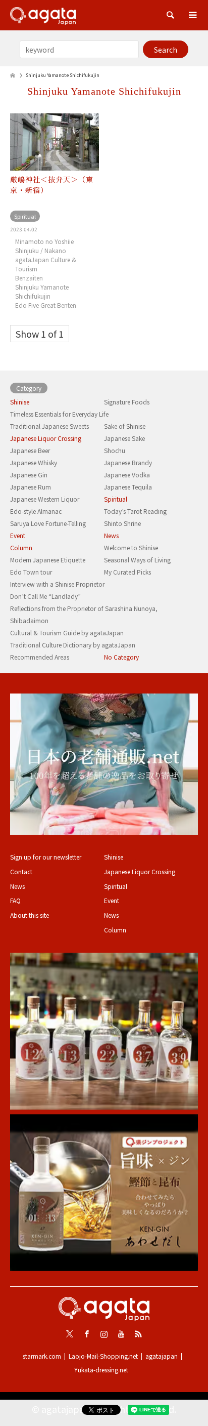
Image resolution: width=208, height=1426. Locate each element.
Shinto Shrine (122, 523)
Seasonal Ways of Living (137, 559)
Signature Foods (126, 401)
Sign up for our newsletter (45, 856)
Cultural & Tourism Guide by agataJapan (67, 632)
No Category (121, 657)
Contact (21, 871)
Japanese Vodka (127, 474)
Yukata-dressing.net (101, 1369)
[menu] (193, 15)
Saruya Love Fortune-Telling (48, 523)
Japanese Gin (28, 474)
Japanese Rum (30, 486)
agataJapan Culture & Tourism (45, 264)
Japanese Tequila (128, 486)
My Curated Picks (127, 571)
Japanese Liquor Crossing (45, 438)
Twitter (69, 1333)
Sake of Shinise (124, 426)
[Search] (170, 15)
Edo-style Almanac (36, 511)
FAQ (15, 900)
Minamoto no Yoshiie (44, 241)
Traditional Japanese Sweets (49, 426)
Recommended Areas (39, 657)
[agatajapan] (43, 15)
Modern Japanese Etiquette (47, 559)
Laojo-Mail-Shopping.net (103, 1356)
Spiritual (115, 499)
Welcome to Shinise (131, 547)
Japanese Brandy (128, 462)
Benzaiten (29, 277)
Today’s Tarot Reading (135, 511)
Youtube (121, 1333)
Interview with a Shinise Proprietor (57, 584)
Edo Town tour (31, 571)
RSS (138, 1333)
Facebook (86, 1333)
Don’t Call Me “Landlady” (45, 596)
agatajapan (161, 1356)
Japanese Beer (30, 450)
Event (17, 535)
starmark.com (42, 1356)
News (111, 535)
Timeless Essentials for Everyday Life (59, 414)
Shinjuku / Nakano (40, 250)
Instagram (104, 1333)
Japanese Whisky (33, 462)
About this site (29, 915)
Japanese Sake (124, 438)
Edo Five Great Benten (45, 305)
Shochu (114, 450)
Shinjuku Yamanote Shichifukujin (42, 291)
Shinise (19, 401)
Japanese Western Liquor (44, 499)
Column (21, 547)
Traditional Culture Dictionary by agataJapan (72, 644)
